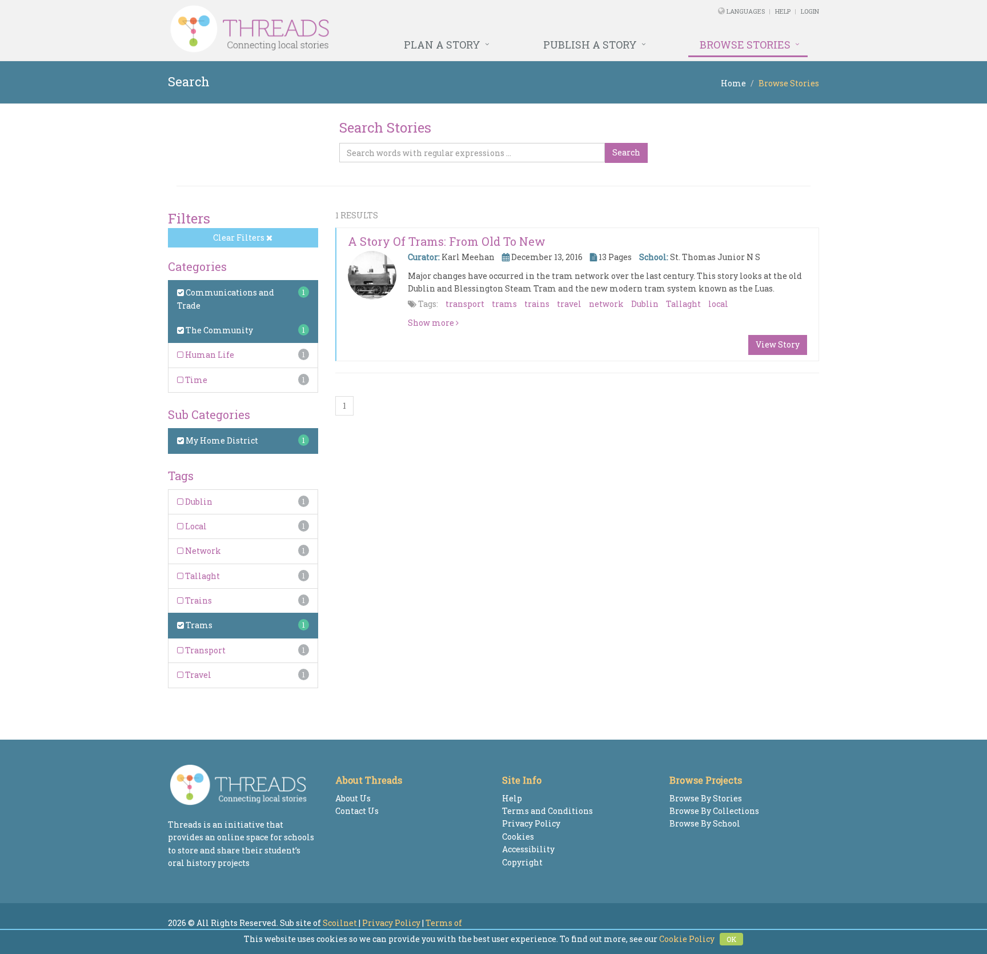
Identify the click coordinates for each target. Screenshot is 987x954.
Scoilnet (340, 922)
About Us (353, 798)
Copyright (522, 862)
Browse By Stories (705, 798)
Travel (197, 674)
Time (195, 379)
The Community (218, 330)
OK (731, 939)
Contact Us (357, 810)
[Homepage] (369, 29)
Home (733, 83)
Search (626, 152)
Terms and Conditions (547, 810)
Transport (204, 650)
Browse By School (704, 823)
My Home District (221, 440)
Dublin (197, 501)
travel (569, 303)
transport (465, 303)
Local (195, 526)
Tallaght (201, 575)
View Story (778, 344)
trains (536, 303)
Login (810, 11)
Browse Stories (745, 44)
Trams (198, 625)
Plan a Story (442, 44)
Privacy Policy (531, 823)
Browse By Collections (714, 810)
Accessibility (528, 849)
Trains (197, 600)
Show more (432, 322)
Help (783, 11)
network (606, 303)
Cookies (518, 836)
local (718, 303)
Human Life (208, 354)
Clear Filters (239, 237)
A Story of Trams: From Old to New (446, 241)
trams (504, 303)
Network (202, 550)
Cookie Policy (687, 938)
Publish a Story (590, 44)
